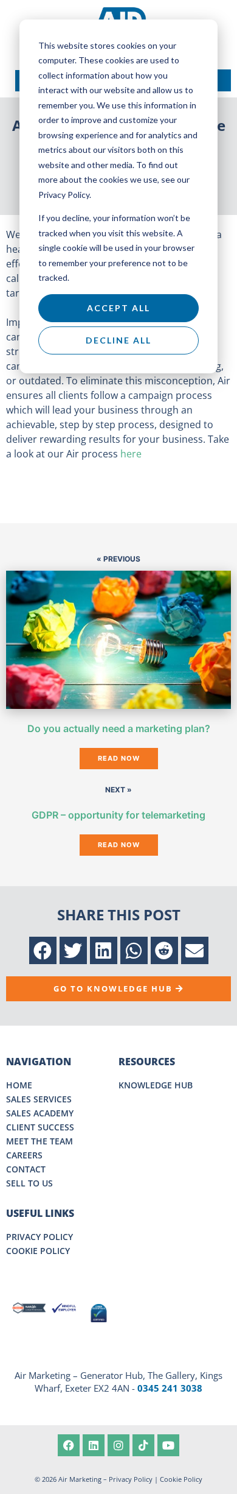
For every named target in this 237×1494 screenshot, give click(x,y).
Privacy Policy (131, 1479)
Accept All (118, 308)
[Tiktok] (143, 1445)
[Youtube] (168, 1445)
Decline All (118, 340)
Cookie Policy (181, 1479)
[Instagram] (118, 1445)
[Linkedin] (94, 1445)
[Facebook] (69, 1445)
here (131, 453)
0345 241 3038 (169, 1388)
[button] (43, 950)
